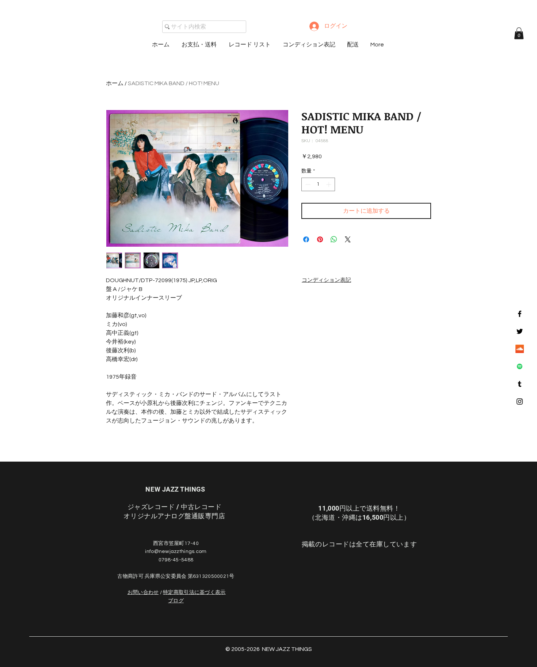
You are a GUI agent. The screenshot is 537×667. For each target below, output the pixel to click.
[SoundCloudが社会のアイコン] (519, 349)
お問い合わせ (143, 592)
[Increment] (329, 184)
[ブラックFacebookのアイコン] (519, 314)
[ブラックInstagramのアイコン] (519, 401)
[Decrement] (307, 184)
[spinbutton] (318, 184)
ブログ (176, 600)
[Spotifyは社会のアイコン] (519, 366)
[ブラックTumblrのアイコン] (519, 384)
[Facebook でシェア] (306, 239)
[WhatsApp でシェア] (334, 239)
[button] (519, 33)
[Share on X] (347, 239)
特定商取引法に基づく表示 (194, 592)
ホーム (114, 83)
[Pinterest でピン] (320, 239)
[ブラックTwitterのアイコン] (519, 331)
